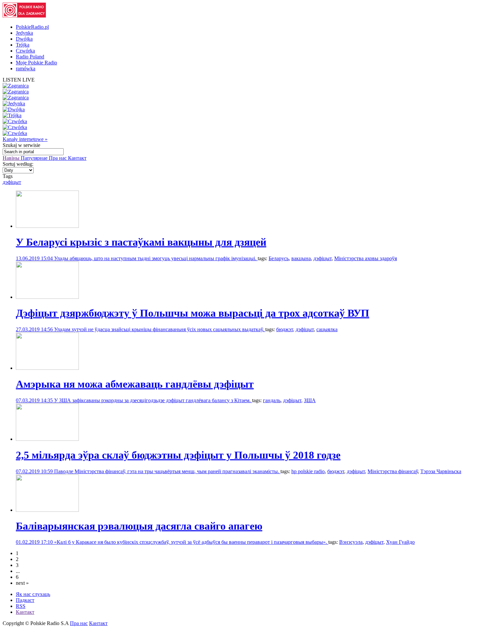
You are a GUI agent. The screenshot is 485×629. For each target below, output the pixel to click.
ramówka (25, 68)
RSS (20, 606)
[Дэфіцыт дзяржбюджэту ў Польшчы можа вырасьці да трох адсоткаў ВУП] (47, 297)
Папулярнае (35, 158)
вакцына (301, 258)
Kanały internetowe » (25, 139)
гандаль (271, 400)
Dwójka (24, 39)
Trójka (22, 45)
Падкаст (25, 600)
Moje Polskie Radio (36, 62)
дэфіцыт (12, 182)
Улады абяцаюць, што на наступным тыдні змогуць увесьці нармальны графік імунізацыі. (156, 258)
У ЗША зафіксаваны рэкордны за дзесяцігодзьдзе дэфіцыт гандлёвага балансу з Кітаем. (153, 400)
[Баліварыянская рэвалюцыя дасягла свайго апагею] (47, 510)
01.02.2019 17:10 (35, 542)
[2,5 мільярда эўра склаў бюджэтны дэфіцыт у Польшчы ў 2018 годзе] (47, 439)
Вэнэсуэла (351, 542)
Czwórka (25, 50)
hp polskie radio (308, 471)
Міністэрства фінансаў (393, 471)
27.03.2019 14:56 (35, 329)
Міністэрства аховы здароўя (365, 258)
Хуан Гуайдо (400, 542)
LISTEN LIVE (19, 80)
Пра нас (58, 158)
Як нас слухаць (33, 594)
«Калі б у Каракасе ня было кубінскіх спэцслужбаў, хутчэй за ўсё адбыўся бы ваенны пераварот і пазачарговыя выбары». (191, 542)
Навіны (12, 158)
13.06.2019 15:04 (35, 258)
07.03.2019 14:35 (35, 400)
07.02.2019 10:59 (35, 471)
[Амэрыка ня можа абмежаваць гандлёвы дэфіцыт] (47, 368)
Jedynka (24, 33)
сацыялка (327, 329)
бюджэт (284, 329)
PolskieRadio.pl (32, 27)
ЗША (310, 400)
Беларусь (279, 258)
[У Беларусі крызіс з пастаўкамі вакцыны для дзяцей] (47, 226)
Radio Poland (30, 56)
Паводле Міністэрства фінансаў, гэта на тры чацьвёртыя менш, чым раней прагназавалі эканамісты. (167, 471)
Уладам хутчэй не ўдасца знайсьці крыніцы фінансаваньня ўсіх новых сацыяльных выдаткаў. (159, 329)
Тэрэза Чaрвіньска (440, 471)
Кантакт (77, 158)
